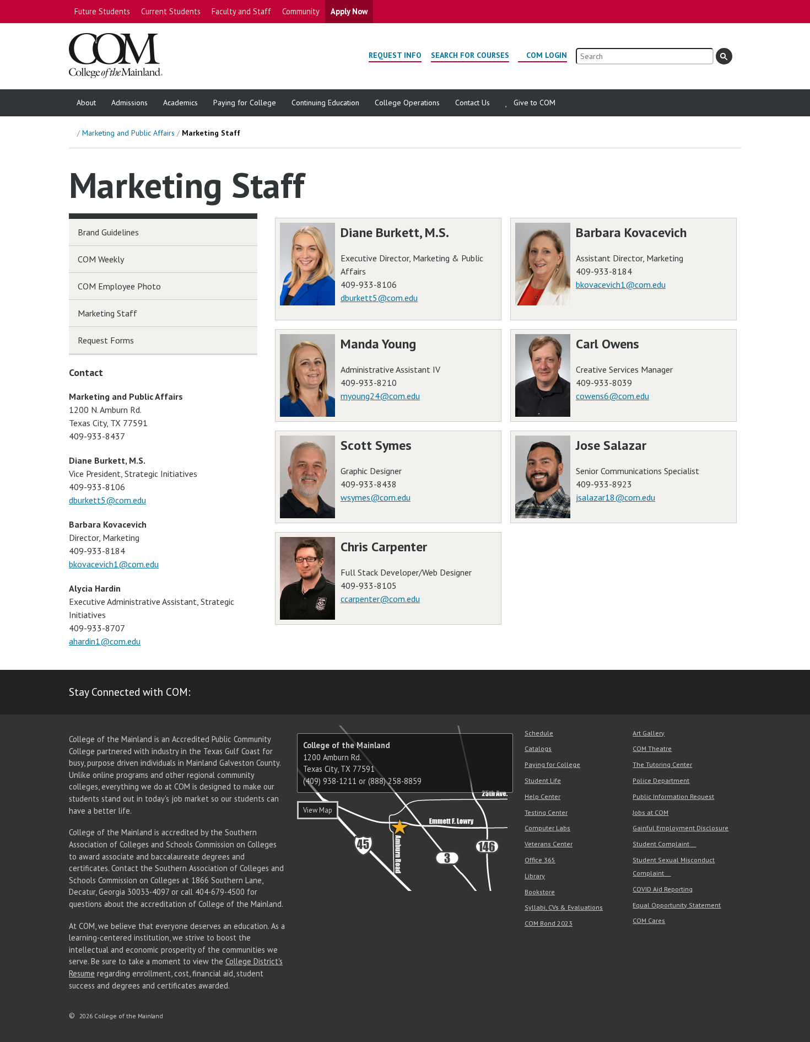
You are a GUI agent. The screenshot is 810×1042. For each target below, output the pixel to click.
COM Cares (649, 920)
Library (535, 876)
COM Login (546, 55)
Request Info (395, 55)
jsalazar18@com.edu (615, 497)
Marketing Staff (107, 313)
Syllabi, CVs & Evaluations (564, 907)
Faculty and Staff (241, 11)
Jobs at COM (650, 812)
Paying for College (244, 103)
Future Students (102, 11)
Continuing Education (325, 103)
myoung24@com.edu (380, 395)
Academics (180, 103)
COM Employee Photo (119, 286)
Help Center (542, 796)
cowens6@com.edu (612, 395)
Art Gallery (649, 733)
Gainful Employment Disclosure (680, 828)
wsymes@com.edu (376, 497)
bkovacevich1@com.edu (621, 284)
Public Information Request (673, 796)
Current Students (171, 11)
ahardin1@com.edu (105, 641)
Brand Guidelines (108, 232)
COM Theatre (652, 748)
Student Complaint (661, 844)
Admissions (129, 103)
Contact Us (472, 103)
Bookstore (540, 892)
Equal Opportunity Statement (677, 905)
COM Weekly (101, 259)
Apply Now (349, 11)
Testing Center (546, 812)
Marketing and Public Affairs (128, 133)
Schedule (539, 733)
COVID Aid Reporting (663, 889)
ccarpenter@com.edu (380, 598)
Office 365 (540, 860)
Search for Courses (470, 55)
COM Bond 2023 (549, 923)
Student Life (543, 780)
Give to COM (534, 103)
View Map (317, 810)
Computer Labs (547, 828)
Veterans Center (549, 844)
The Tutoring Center (662, 764)
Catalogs (538, 748)
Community (301, 11)
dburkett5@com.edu (379, 297)
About (86, 103)
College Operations (407, 103)
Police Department (661, 780)
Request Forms (106, 340)
